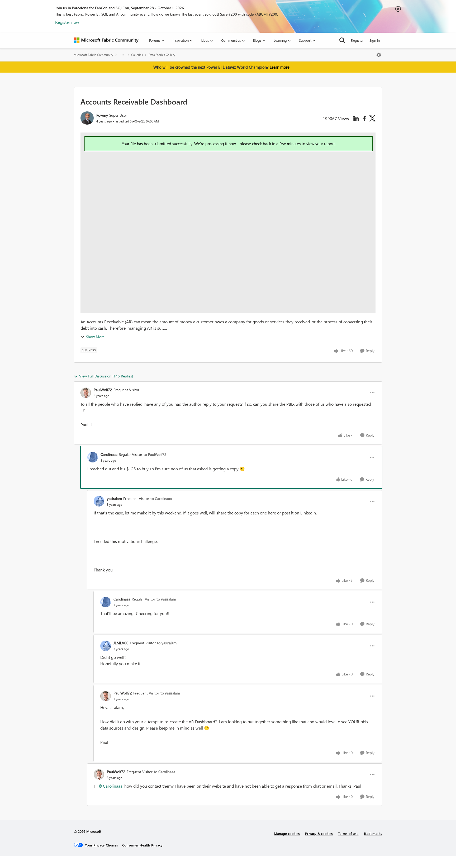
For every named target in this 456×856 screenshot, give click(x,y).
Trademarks (373, 833)
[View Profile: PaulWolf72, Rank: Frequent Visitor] (85, 392)
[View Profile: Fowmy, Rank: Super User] (87, 118)
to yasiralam (166, 599)
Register (357, 40)
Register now (67, 22)
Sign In (374, 40)
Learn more (279, 67)
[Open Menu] (378, 55)
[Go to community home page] (106, 40)
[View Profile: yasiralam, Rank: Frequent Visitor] (99, 501)
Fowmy (102, 115)
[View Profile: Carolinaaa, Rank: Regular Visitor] (92, 457)
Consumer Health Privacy (142, 845)
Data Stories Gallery (162, 55)
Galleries (137, 55)
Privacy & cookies (319, 833)
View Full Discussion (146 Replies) (106, 376)
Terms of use (348, 833)
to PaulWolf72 (155, 454)
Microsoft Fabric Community (93, 55)
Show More (95, 336)
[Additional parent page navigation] (122, 55)
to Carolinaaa (161, 498)
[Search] (342, 40)
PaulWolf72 (103, 389)
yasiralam (114, 498)
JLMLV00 (121, 642)
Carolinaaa (109, 454)
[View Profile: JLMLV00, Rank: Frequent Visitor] (105, 646)
